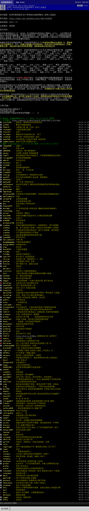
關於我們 (85, 2)
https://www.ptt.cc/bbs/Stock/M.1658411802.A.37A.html (36, 120)
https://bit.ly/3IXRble (26, 336)
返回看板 (5, 509)
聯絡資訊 (78, 2)
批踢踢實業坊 (6, 2)
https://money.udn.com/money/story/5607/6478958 (30, 18)
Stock (20, 2)
